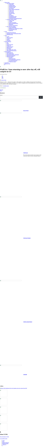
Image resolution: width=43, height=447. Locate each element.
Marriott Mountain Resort (13, 23)
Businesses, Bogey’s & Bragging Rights (14, 33)
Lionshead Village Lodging (11, 19)
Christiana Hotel (12, 5)
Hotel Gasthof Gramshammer (14, 9)
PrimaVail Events (10, 34)
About (5, 35)
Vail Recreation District (27, 321)
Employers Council (12, 61)
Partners (8, 39)
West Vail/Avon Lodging (11, 26)
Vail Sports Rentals (27, 238)
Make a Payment (10, 37)
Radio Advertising (12, 58)
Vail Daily (11, 57)
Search (1, 95)
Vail (7, 42)
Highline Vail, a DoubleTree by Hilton (16, 28)
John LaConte (3, 80)
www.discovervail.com (13, 60)
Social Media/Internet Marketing (14, 59)
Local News (6, 62)
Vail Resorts (25, 152)
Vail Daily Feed (6, 85)
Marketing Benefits (10, 56)
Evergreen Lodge (12, 7)
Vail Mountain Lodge (13, 16)
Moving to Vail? (7, 63)
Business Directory (7, 41)
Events (5, 31)
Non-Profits (9, 48)
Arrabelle (10, 21)
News (3, 441)
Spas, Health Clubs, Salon (11, 49)
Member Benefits (7, 51)
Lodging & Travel (10, 46)
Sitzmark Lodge (12, 13)
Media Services (9, 47)
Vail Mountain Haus (12, 17)
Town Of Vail (25, 110)
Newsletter (9, 40)
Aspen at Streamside (12, 27)
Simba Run (11, 30)
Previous (1, 89)
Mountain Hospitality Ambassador (13, 54)
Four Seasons (11, 8)
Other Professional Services (11, 50)
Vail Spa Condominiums (13, 25)
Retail (8, 43)
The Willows (11, 15)
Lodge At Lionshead (12, 22)
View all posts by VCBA (4, 436)
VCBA (8, 36)
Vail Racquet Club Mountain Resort (15, 18)
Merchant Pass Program (11, 55)
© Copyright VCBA (3, 438)
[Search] (41, 97)
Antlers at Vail (11, 20)
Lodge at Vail (11, 10)
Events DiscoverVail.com (11, 32)
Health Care (9, 45)
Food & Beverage (10, 44)
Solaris (10, 14)
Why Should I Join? (10, 53)
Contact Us (9, 38)
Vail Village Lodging (10, 3)
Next (1, 90)
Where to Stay (7, 2)
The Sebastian (11, 12)
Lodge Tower (11, 11)
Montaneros (11, 24)
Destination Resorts (12, 6)
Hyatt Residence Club (13, 29)
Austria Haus (11, 4)
